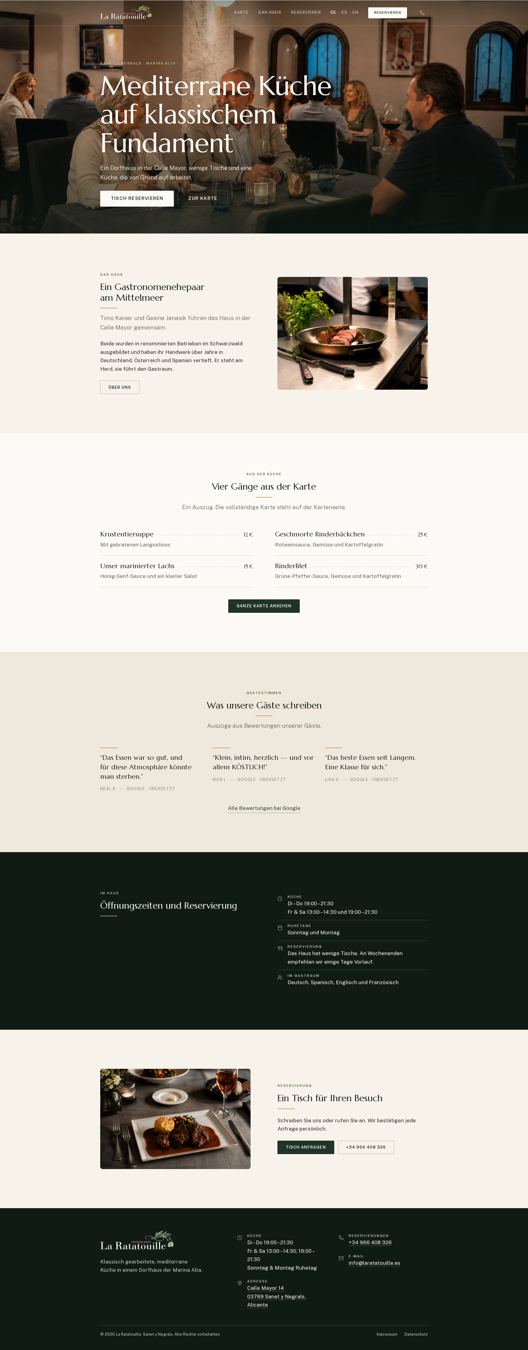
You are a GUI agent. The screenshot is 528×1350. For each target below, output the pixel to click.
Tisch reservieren (137, 198)
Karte (241, 12)
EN (355, 12)
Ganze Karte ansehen (264, 606)
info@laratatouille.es (374, 1263)
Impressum (387, 1334)
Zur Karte (202, 198)
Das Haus (269, 12)
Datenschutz (416, 1334)
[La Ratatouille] (126, 12)
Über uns (119, 387)
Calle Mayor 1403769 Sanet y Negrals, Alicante (276, 1296)
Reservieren (306, 12)
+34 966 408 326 (366, 1147)
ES (344, 12)
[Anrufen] (422, 12)
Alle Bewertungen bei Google (264, 808)
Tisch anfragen (306, 1147)
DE (333, 12)
